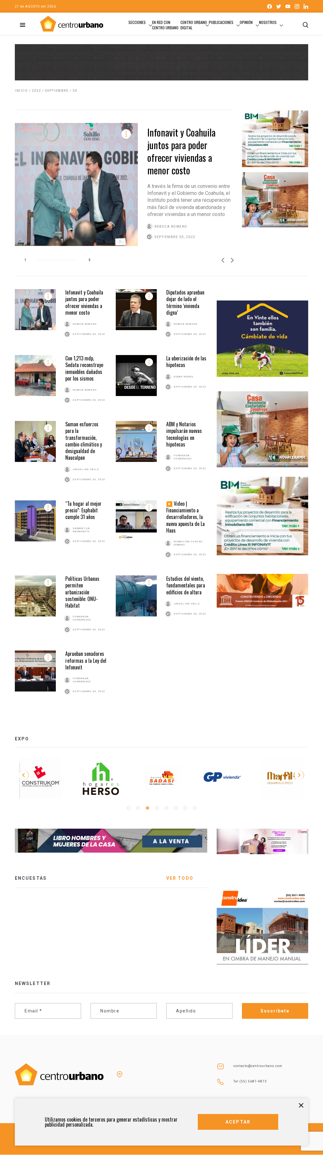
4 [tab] (157, 808)
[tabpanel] (40, 777)
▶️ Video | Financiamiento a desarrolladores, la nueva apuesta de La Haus (185, 517)
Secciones (137, 22)
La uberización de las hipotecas (186, 361)
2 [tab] (138, 808)
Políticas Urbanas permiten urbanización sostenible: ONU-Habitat (82, 592)
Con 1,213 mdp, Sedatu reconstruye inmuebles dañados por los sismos (84, 368)
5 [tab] (166, 808)
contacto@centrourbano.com (257, 1066)
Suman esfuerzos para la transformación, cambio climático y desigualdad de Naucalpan (83, 440)
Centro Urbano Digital (193, 25)
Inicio (21, 90)
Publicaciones (221, 22)
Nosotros (268, 22)
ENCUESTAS (31, 878)
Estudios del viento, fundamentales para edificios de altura (185, 585)
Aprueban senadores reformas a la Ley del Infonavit (85, 660)
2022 (36, 90)
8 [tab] (194, 808)
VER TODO (179, 878)
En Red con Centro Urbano (165, 25)
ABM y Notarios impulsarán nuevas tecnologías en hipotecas (184, 434)
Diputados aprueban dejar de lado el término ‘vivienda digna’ (185, 302)
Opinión (246, 22)
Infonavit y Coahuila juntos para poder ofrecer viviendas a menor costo (181, 151)
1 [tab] (128, 808)
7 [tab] (185, 808)
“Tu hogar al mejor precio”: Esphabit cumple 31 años (83, 510)
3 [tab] (147, 808)
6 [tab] (176, 808)
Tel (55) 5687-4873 (250, 1081)
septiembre (56, 90)
